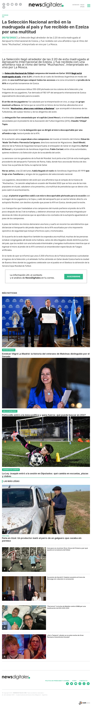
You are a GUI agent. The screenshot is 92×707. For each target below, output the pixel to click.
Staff (74, 681)
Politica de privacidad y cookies (57, 681)
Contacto (83, 681)
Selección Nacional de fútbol (19, 73)
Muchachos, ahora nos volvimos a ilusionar (32, 108)
